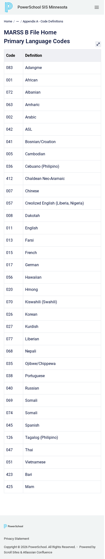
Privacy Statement (16, 538)
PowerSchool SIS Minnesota (42, 7)
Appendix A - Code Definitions (43, 21)
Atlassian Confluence (37, 552)
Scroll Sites (12, 552)
